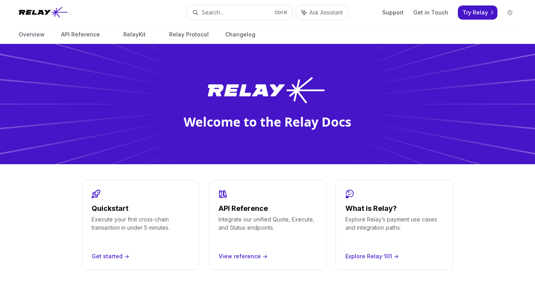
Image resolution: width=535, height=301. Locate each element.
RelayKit (134, 34)
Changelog (240, 34)
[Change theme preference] (510, 12)
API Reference (80, 34)
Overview (32, 34)
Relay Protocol (189, 34)
